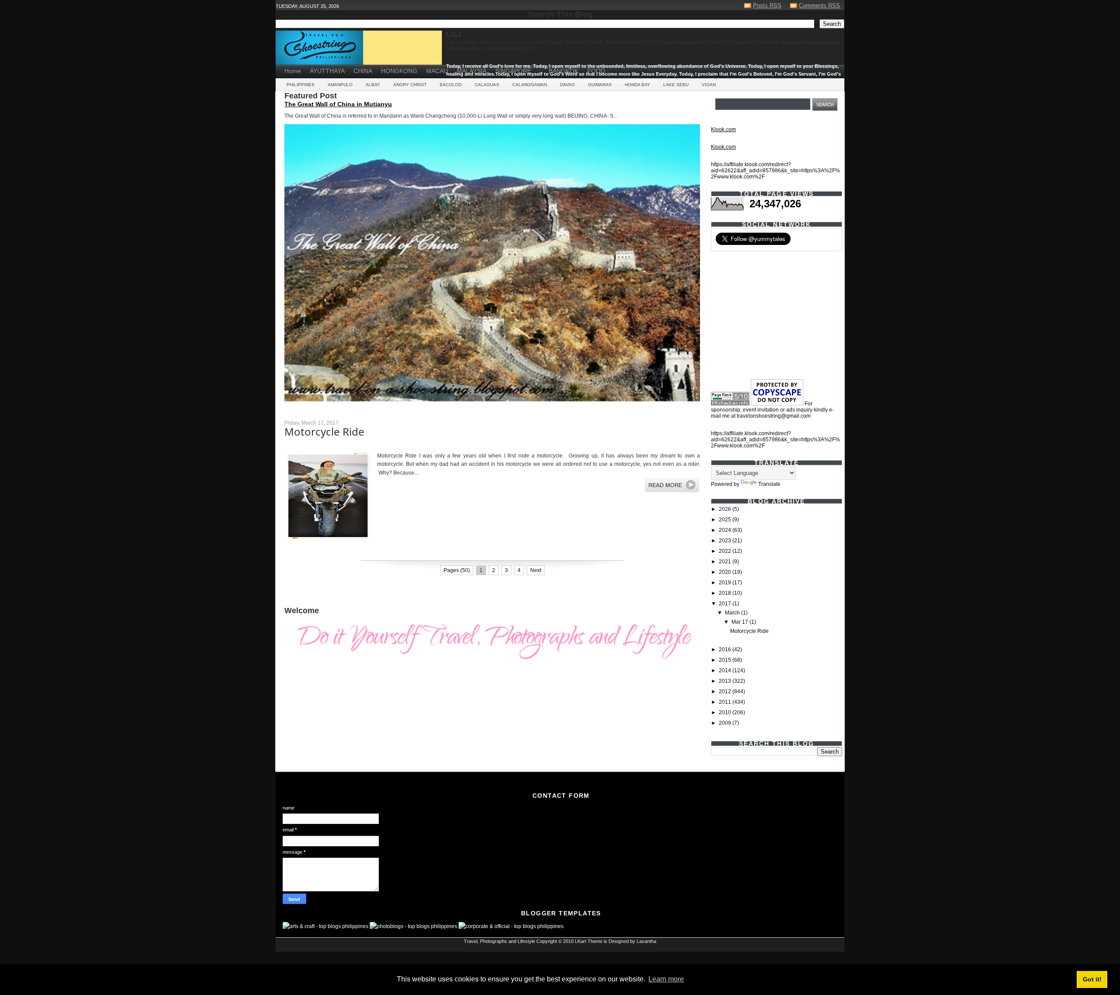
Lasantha (646, 941)
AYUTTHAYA (327, 70)
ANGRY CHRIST (410, 84)
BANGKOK (563, 70)
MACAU (437, 70)
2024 (725, 530)
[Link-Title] (540, 68)
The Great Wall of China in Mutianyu (338, 104)
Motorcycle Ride (324, 431)
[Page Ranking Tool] (730, 404)
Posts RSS (767, 5)
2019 (725, 583)
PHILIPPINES (301, 84)
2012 (725, 691)
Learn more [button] (666, 979)
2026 (725, 509)
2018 (725, 593)
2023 (725, 541)
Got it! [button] (1092, 979)
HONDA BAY (637, 84)
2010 (725, 712)
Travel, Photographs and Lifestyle (499, 941)
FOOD (596, 70)
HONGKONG (399, 70)
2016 (725, 649)
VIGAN (709, 84)
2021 (725, 562)
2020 (725, 572)
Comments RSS (819, 5)
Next (535, 570)
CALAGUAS (487, 84)
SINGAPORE (513, 70)
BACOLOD (451, 84)
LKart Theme (588, 941)
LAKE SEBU (676, 84)
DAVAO (567, 84)
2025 (725, 520)
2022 (725, 551)
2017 (725, 603)
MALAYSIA (471, 70)
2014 (725, 670)
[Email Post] (285, 552)
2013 (725, 681)
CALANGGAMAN (529, 84)
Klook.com (723, 129)
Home (292, 70)
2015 (725, 660)
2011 (725, 702)
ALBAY (373, 84)
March (733, 613)
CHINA (363, 70)
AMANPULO (340, 84)
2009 (725, 723)
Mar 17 (740, 622)
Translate (769, 484)
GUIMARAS (600, 84)
